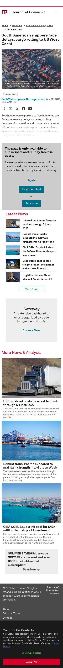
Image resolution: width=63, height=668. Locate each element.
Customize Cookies (31, 653)
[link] (31, 320)
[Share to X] (17, 108)
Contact (7, 617)
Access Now (31, 330)
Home (5, 25)
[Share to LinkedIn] (30, 108)
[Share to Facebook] (23, 108)
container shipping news (39, 25)
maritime (17, 25)
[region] (31, 644)
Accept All (31, 662)
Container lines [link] (9, 94)
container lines (13, 29)
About (6, 609)
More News (31, 289)
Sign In (32, 180)
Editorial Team (11, 613)
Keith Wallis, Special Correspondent (23, 99)
